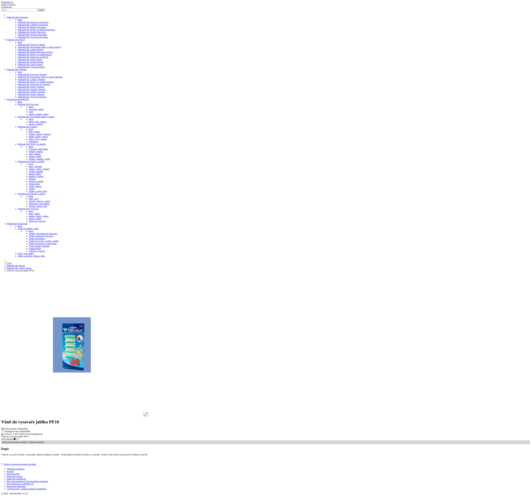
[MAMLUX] (7, 2)
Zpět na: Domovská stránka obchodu (19, 464)
